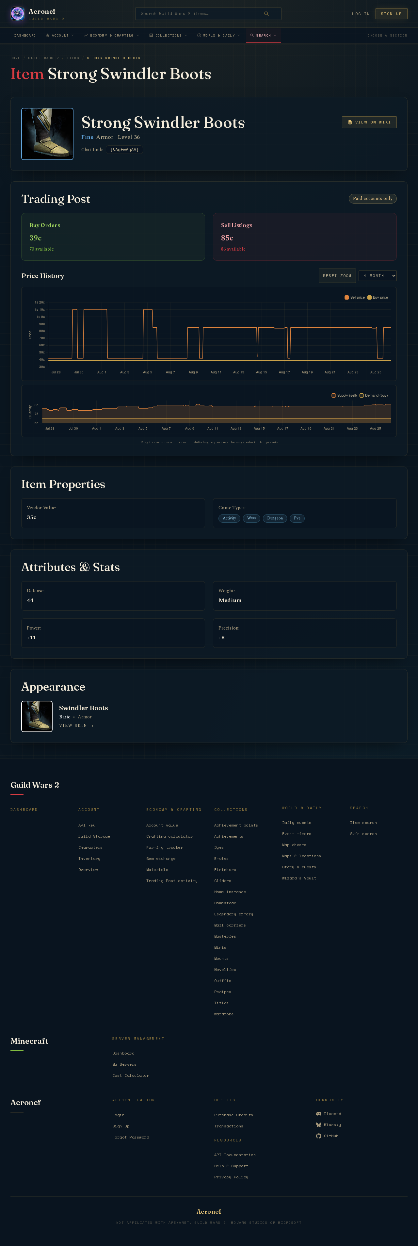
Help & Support (231, 1166)
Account (60, 35)
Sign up (391, 13)
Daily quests (297, 822)
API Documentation (235, 1154)
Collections (168, 35)
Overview (88, 869)
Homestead (225, 903)
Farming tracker (164, 847)
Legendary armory (233, 914)
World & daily (219, 35)
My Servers (124, 1064)
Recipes (222, 991)
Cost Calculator (130, 1075)
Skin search (363, 833)
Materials (157, 869)
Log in (361, 13)
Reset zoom (337, 275)
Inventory (89, 858)
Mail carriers (230, 925)
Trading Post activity (172, 880)
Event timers (297, 833)
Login (118, 1115)
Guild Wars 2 (43, 58)
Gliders (222, 880)
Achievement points (236, 825)
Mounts (221, 958)
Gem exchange (161, 858)
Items (73, 58)
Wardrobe (224, 1014)
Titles (221, 1003)
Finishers (225, 869)
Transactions (229, 1126)
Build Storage (94, 836)
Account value (162, 825)
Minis (220, 947)
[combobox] (208, 14)
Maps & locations (301, 856)
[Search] (271, 14)
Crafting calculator (169, 836)
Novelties (225, 969)
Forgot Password (130, 1137)
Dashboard (25, 35)
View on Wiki (373, 122)
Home (15, 58)
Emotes (221, 858)
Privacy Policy (231, 1177)
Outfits (222, 980)
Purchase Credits (233, 1115)
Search (263, 35)
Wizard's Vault (299, 878)
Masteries (225, 936)
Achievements (229, 836)
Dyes (219, 847)
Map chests (294, 844)
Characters (90, 847)
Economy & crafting (112, 35)
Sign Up (120, 1126)
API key (86, 825)
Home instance (230, 891)
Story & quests (299, 867)
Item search (363, 822)
